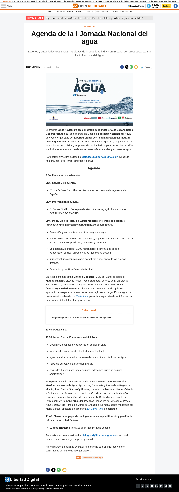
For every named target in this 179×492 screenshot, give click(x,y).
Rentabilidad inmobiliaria (122, 11)
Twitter (142, 486)
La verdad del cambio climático (119, 1)
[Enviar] (131, 67)
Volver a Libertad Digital (136, 6)
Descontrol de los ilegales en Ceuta (165, 1)
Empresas (50, 11)
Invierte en (61, 11)
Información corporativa (16, 485)
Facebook (138, 486)
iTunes (170, 486)
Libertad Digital (70, 479)
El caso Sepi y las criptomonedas (74, 1)
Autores (88, 485)
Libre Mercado (89, 26)
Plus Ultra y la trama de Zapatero (52, 1)
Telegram (165, 486)
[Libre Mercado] (89, 6)
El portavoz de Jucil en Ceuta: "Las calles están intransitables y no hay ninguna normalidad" (94, 18)
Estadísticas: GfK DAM (28, 489)
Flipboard (161, 486)
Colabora (166, 6)
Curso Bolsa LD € (102, 11)
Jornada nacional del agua (92, 458)
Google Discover (156, 486)
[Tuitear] (126, 67)
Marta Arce (82, 296)
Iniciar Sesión (176, 6)
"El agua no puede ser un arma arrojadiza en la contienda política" (81, 318)
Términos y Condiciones (41, 485)
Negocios (90, 11)
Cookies (59, 485)
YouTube (152, 486)
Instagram (147, 486)
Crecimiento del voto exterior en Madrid (97, 1)
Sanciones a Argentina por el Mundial (141, 1)
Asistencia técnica (73, 485)
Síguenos (148, 67)
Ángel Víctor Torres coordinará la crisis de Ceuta (26, 1)
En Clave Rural (95, 408)
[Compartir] (122, 67)
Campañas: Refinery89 (12, 489)
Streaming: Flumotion (44, 489)
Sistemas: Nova (58, 489)
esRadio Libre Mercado (76, 11)
